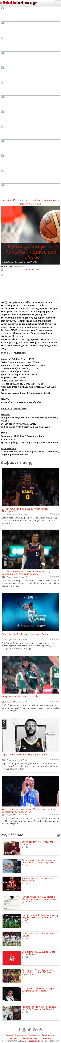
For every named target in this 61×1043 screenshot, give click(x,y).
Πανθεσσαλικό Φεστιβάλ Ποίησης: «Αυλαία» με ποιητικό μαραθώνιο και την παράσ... (39, 899)
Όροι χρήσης (34, 1035)
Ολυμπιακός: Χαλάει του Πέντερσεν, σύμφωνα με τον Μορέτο (39, 989)
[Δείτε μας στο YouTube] (24, 1029)
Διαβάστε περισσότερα (30, 203)
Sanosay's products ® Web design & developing (30, 1038)
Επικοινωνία (20, 1035)
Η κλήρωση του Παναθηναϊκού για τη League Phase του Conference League (40, 917)
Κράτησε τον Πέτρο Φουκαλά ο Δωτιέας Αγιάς (37, 879)
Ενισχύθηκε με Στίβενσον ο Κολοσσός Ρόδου (25, 634)
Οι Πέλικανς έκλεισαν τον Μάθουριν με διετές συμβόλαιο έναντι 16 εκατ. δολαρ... (26, 572)
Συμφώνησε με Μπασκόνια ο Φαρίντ (21, 696)
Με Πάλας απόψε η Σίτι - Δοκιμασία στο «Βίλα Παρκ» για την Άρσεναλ (39, 1008)
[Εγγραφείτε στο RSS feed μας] (41, 1029)
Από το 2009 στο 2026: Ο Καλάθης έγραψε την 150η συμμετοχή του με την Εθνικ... (29, 810)
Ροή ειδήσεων (12, 834)
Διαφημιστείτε (48, 1035)
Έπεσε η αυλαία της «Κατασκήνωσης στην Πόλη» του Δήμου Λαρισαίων (39, 861)
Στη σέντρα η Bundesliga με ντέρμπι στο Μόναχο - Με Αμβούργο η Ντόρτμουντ (39, 972)
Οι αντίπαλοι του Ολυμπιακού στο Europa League (38, 953)
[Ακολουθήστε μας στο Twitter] (29, 1029)
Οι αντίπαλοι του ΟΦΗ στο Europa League (38, 934)
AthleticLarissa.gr (31, 1041)
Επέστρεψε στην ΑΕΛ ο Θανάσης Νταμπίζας (37, 843)
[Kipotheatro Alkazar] (30, 269)
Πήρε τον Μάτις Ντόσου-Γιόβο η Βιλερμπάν (25, 754)
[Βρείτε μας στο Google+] (35, 1029)
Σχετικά (9, 1035)
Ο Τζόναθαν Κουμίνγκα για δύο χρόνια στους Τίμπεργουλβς (26, 509)
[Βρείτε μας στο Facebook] (20, 1029)
